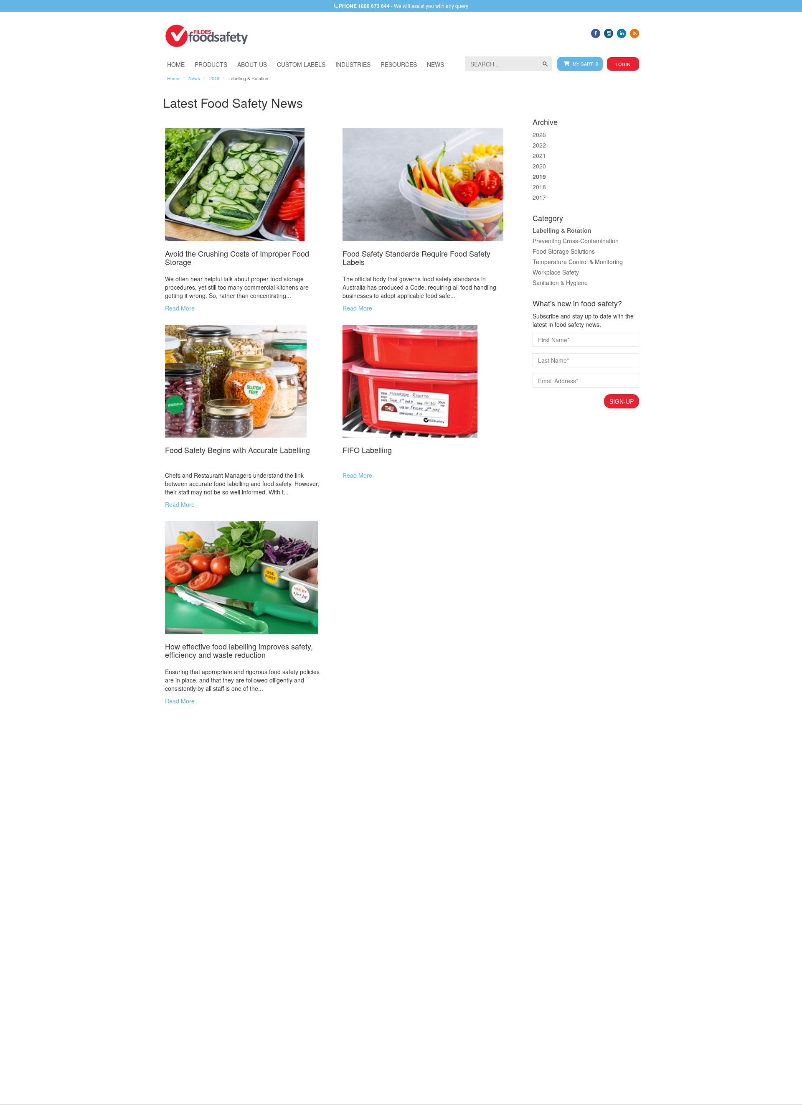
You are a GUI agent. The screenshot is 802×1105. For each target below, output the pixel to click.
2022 (539, 145)
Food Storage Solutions (564, 251)
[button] (353, 64)
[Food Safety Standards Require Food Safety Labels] (423, 184)
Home (173, 78)
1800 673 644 (374, 6)
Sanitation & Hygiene (560, 282)
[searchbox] (508, 63)
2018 (539, 187)
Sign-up (621, 401)
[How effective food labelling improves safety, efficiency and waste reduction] (245, 577)
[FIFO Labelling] (423, 381)
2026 (539, 134)
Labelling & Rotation (562, 230)
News (194, 78)
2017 (539, 197)
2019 (214, 78)
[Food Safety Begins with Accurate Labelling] (245, 381)
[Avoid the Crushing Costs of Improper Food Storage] (245, 184)
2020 (539, 166)
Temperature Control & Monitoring (578, 261)
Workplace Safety (556, 272)
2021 (539, 155)
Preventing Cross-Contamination (576, 241)
